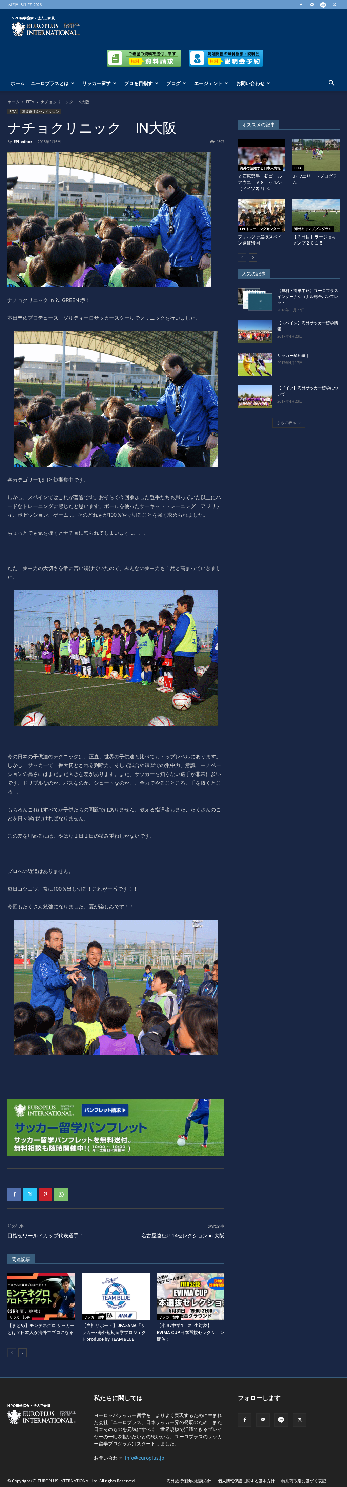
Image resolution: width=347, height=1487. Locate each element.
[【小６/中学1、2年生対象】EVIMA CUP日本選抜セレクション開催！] (190, 1296)
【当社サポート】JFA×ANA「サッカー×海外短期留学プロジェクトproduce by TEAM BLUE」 (114, 1332)
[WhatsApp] (61, 1194)
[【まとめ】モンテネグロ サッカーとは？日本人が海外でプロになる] (41, 1296)
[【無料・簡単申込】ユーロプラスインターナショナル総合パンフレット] (255, 299)
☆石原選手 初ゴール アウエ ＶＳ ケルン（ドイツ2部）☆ (262, 182)
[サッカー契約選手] (255, 364)
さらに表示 (286, 422)
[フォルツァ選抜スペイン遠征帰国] (261, 215)
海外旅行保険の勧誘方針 (189, 1481)
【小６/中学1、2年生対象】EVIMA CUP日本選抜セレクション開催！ (190, 1332)
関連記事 (21, 1259)
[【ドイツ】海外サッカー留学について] (255, 396)
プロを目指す (138, 83)
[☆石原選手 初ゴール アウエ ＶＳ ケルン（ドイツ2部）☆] (261, 155)
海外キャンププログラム (313, 228)
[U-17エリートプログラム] (316, 155)
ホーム (18, 83)
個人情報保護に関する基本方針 (246, 1481)
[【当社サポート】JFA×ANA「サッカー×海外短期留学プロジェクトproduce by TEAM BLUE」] (115, 1296)
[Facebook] (301, 4)
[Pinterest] (45, 1194)
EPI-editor (23, 141)
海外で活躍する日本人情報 (260, 168)
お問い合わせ (250, 83)
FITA (30, 102)
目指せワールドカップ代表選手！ (45, 1236)
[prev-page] (11, 1352)
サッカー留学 (96, 83)
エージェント (208, 83)
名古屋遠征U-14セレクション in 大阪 (182, 1236)
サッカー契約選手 (293, 355)
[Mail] (312, 4)
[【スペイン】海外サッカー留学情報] (255, 331)
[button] (331, 84)
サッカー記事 (19, 1317)
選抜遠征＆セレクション (40, 111)
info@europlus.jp (144, 1457)
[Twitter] (334, 4)
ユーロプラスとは (50, 83)
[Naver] (323, 4)
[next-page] (22, 1352)
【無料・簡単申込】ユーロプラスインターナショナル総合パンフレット (307, 296)
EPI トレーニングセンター (260, 228)
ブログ (173, 83)
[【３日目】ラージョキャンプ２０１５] (316, 215)
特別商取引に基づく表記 (303, 1481)
